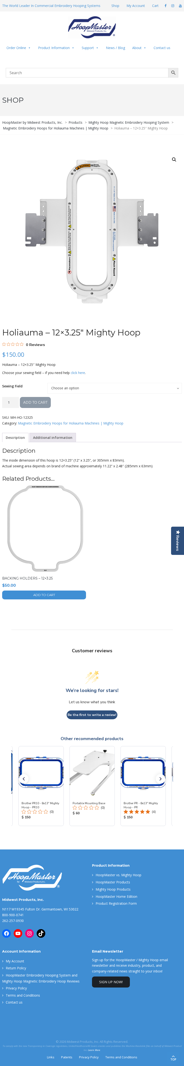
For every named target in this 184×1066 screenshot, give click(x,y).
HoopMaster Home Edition (116, 896)
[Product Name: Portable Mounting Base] (92, 786)
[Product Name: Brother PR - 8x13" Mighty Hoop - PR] (143, 786)
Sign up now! (111, 982)
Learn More (94, 1050)
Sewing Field (12, 386)
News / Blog (115, 47)
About (137, 47)
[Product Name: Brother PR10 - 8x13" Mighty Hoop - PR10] (41, 786)
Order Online (16, 47)
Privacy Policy (16, 988)
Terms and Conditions (23, 995)
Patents (66, 1057)
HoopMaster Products (113, 882)
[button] (174, 159)
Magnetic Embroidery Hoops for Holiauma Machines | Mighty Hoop (70, 423)
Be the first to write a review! (92, 715)
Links (50, 1057)
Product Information (54, 47)
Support (88, 47)
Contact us (162, 47)
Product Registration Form (116, 903)
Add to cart (35, 402)
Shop (115, 5)
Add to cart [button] (44, 595)
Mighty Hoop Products (113, 889)
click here (78, 372)
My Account (135, 5)
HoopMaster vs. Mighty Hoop (118, 875)
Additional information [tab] (52, 437)
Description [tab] (15, 437)
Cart (155, 5)
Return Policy (16, 968)
